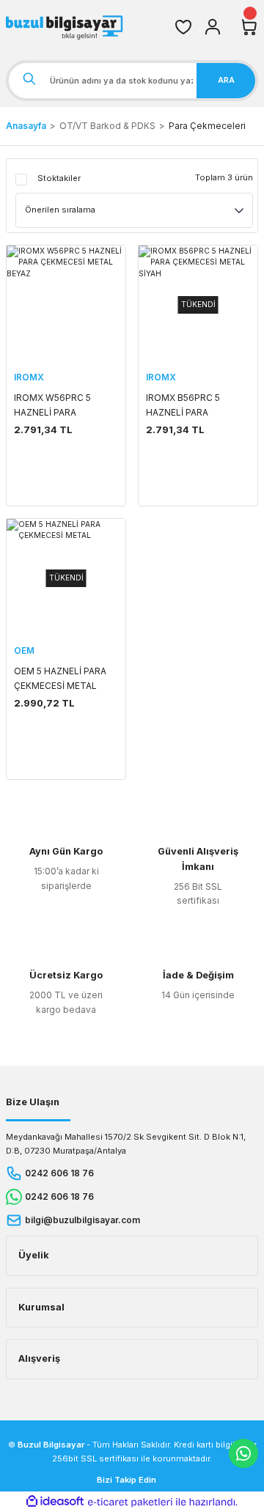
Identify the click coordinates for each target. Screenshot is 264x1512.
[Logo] (66, 27)
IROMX (29, 377)
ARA (226, 80)
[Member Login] (212, 27)
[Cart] (249, 27)
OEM (24, 650)
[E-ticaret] (130, 1502)
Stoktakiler (59, 178)
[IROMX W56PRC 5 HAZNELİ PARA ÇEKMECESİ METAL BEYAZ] (66, 305)
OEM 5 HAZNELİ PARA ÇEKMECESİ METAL (60, 678)
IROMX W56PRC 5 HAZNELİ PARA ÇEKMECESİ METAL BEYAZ (55, 406)
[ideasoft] (55, 1501)
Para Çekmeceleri (207, 125)
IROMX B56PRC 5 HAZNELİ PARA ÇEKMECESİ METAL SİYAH (187, 406)
